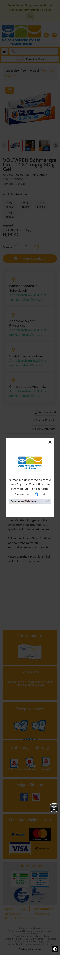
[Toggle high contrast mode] (55, 949)
